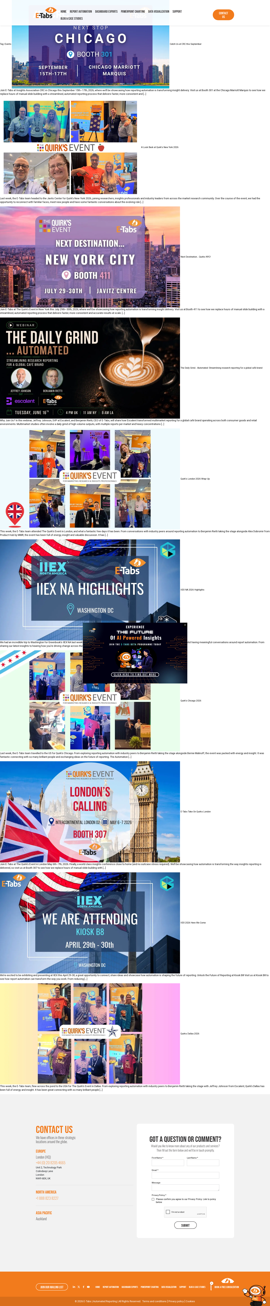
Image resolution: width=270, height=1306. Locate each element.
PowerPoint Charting (133, 11)
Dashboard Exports (106, 11)
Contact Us (223, 15)
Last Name (192, 1158)
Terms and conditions (154, 1301)
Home (64, 11)
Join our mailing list (51, 1287)
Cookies (190, 1301)
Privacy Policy (159, 1195)
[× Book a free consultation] (254, 1295)
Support (177, 11)
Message (156, 1183)
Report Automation (81, 11)
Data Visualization (158, 11)
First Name (157, 1158)
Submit (185, 1225)
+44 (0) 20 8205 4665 (50, 1162)
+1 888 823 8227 (47, 1198)
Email (155, 1170)
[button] (135, 675)
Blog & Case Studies (72, 18)
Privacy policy (176, 1301)
